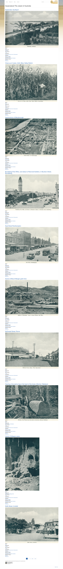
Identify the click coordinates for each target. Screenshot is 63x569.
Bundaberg (6, 213)
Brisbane (6, 59)
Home (7, 1)
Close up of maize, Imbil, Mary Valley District (19, 63)
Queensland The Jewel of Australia (10, 58)
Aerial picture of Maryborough (14, 117)
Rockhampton (7, 266)
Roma (6, 371)
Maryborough (7, 159)
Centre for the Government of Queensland (11, 54)
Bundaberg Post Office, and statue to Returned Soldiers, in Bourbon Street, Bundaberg (28, 172)
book (6, 48)
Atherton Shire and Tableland (9, 423)
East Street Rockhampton (13, 226)
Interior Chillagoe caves (12, 436)
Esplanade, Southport (12, 10)
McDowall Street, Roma (12, 331)
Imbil (6, 105)
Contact (18, 1)
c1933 (6, 52)
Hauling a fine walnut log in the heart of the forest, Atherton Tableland (26, 384)
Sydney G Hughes (8, 56)
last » (35, 558)
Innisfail (6, 546)
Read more (6, 60)
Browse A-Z (10, 1)
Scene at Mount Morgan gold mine (16, 279)
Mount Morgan (7, 319)
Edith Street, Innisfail (11, 506)
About (15, 1)
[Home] (54, 2)
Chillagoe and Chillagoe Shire (9, 493)
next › (32, 558)
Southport (6, 50)
